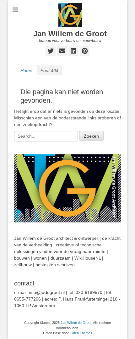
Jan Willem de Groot (70, 33)
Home (26, 70)
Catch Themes (81, 333)
